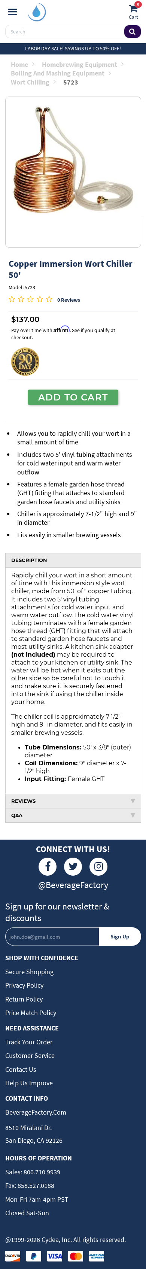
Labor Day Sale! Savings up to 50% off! (73, 48)
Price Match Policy (30, 1012)
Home (19, 64)
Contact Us (20, 1069)
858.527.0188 (35, 1185)
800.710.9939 (41, 1172)
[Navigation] (12, 12)
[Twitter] (73, 867)
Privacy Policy (24, 985)
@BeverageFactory (73, 885)
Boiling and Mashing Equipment (57, 73)
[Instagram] (98, 867)
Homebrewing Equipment (79, 64)
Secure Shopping (29, 971)
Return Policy (24, 999)
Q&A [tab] (16, 815)
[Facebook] (48, 867)
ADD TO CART (73, 397)
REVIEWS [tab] (23, 801)
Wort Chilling (30, 82)
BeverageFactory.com (35, 1112)
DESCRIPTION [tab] (29, 560)
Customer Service (30, 1055)
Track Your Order (28, 1042)
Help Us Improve (29, 1083)
